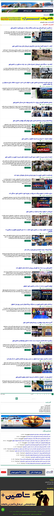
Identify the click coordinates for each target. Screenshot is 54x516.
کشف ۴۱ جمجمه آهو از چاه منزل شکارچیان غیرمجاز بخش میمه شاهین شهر (32, 46)
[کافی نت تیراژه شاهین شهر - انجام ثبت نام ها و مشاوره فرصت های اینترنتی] (27, 18)
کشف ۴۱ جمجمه (47, 14)
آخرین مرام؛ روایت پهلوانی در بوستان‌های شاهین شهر (37, 322)
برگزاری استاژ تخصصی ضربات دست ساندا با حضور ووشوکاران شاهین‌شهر (32, 340)
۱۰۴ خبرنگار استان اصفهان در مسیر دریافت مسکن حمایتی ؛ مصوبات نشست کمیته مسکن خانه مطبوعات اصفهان (31, 440)
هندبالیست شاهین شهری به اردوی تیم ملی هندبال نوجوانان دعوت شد (33, 175)
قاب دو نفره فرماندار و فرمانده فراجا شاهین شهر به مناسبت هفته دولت (38, 436)
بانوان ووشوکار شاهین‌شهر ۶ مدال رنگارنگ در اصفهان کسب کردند (39, 442)
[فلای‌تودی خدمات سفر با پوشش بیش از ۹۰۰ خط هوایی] (27, 10)
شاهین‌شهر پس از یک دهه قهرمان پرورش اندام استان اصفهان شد (34, 268)
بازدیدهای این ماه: (47, 411)
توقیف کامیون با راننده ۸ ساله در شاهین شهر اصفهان (37, 286)
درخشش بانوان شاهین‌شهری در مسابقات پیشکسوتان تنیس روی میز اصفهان (31, 304)
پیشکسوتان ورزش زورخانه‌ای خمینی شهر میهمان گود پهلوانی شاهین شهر (32, 120)
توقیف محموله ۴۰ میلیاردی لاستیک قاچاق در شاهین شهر (37, 139)
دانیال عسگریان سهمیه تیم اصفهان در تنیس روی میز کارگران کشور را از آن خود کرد (29, 359)
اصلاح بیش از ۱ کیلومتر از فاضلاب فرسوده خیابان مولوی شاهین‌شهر (34, 377)
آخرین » (32, 394)
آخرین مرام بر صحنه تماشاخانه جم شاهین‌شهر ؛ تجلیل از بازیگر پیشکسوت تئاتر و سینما (35, 459)
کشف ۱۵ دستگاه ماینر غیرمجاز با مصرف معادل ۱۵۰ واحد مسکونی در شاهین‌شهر (30, 64)
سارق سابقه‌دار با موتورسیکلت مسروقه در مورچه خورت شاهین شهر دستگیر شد (30, 193)
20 (37, 394)
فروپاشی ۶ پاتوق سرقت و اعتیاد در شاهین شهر (39, 211)
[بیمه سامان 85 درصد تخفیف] (27, 472)
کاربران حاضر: (47, 405)
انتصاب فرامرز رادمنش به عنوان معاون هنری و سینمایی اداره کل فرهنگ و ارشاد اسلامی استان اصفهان (32, 451)
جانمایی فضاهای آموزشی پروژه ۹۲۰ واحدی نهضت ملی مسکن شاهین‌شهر (32, 102)
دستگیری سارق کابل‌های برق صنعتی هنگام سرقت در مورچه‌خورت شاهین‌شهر (31, 28)
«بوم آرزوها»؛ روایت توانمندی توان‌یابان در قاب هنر (38, 250)
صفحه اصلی (50, 22)
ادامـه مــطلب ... (27, 37)
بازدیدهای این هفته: (46, 410)
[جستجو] (17, 398)
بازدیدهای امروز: (47, 407)
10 (40, 394)
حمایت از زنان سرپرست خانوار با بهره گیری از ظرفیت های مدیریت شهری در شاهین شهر (28, 157)
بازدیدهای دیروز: (47, 408)
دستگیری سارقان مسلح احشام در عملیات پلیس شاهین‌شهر (40, 434)
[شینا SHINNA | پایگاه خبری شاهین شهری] (27, 5)
